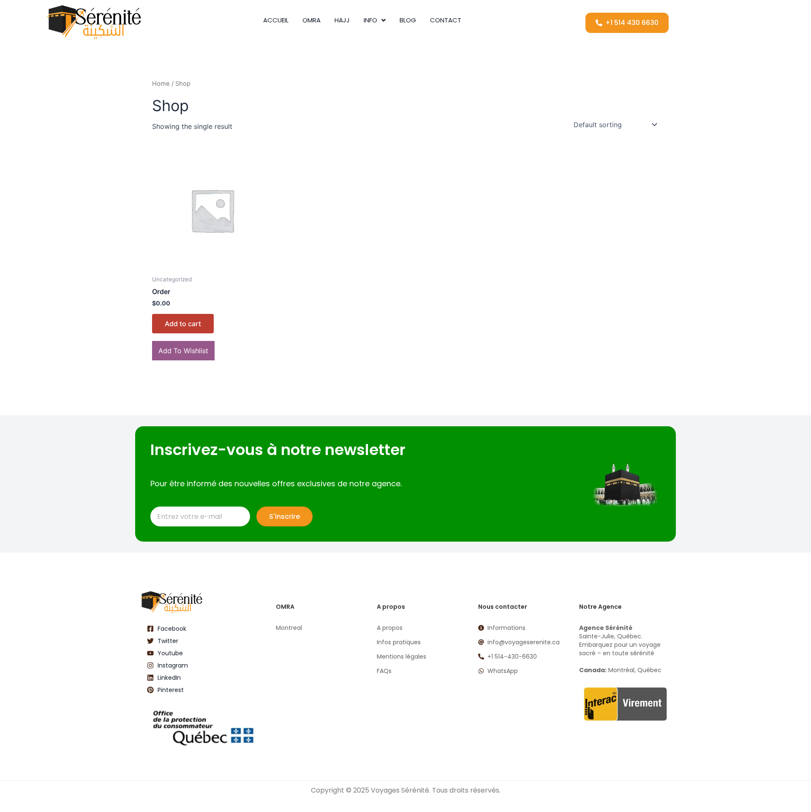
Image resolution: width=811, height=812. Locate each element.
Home (161, 83)
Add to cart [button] (183, 323)
